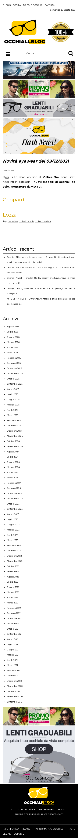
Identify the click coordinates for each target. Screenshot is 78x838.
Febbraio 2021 (13, 670)
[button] (70, 53)
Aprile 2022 (12, 597)
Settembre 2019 (14, 701)
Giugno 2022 (13, 587)
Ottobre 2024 (13, 441)
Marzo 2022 (12, 602)
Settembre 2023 (15, 509)
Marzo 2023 (12, 540)
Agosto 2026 (13, 326)
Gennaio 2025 (14, 425)
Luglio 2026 (12, 331)
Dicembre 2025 (14, 368)
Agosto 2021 (13, 639)
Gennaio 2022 (14, 613)
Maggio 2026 (13, 342)
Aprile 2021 (12, 660)
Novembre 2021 (14, 623)
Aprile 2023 (12, 535)
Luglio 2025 (12, 394)
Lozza (10, 215)
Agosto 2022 (13, 576)
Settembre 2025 (15, 384)
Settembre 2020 (15, 696)
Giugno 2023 (13, 524)
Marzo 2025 (12, 415)
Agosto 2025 (13, 389)
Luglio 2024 (13, 456)
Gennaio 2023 (14, 550)
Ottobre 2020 (13, 691)
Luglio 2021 (12, 644)
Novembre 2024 (15, 436)
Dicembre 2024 (14, 431)
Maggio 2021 (13, 654)
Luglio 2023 (12, 519)
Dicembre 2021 (14, 618)
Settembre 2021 (14, 634)
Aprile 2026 (12, 347)
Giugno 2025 (13, 399)
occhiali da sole (26, 221)
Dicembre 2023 (14, 493)
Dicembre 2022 (14, 556)
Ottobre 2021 (13, 629)
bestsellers (13, 221)
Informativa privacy (16, 828)
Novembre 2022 (15, 561)
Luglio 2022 (12, 582)
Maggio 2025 (13, 404)
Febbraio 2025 (14, 420)
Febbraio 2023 (14, 545)
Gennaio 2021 (13, 675)
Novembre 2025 (15, 373)
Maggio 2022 (13, 592)
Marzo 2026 (12, 352)
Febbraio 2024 (14, 483)
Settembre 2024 (15, 446)
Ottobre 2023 (13, 503)
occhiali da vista (43, 221)
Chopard (13, 200)
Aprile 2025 (12, 410)
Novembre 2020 (15, 686)
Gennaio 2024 (14, 488)
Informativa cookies (49, 828)
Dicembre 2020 (14, 681)
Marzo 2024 (13, 477)
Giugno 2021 (13, 649)
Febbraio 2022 (14, 608)
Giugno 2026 (13, 337)
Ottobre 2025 (13, 378)
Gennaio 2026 (14, 363)
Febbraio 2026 (14, 358)
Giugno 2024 (13, 462)
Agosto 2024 (13, 451)
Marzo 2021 (12, 665)
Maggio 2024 (13, 467)
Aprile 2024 (12, 472)
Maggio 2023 (13, 529)
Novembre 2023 (15, 498)
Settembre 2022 (15, 571)
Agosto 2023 (13, 514)
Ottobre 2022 (13, 566)
